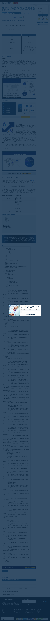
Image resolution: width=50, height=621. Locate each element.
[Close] (40, 305)
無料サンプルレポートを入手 (29, 314)
